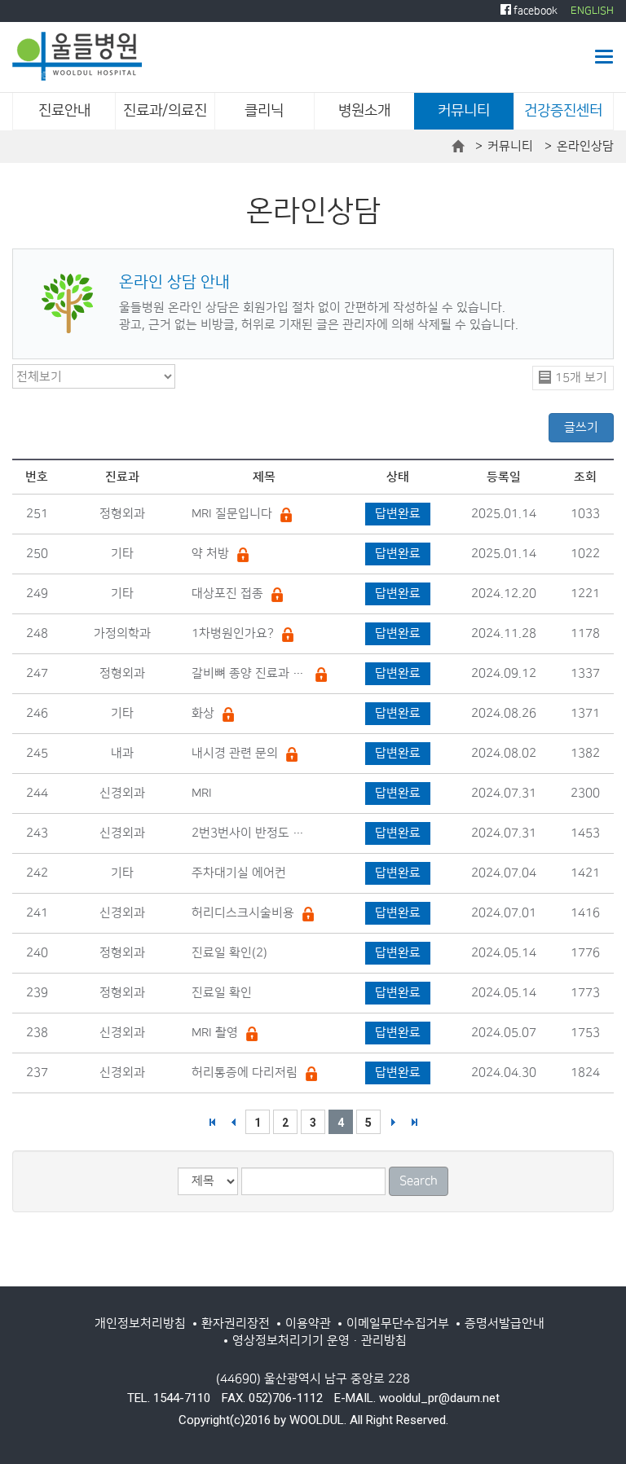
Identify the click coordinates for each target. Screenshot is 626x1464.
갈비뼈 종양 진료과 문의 (249, 673)
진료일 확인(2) (229, 953)
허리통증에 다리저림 (245, 1072)
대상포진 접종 (227, 593)
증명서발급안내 (504, 1323)
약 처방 (210, 554)
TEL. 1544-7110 (168, 1398)
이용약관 (308, 1323)
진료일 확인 (222, 993)
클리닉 (264, 111)
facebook (534, 10)
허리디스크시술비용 (243, 913)
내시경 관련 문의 (235, 753)
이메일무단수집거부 (397, 1323)
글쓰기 (581, 427)
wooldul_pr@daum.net (439, 1398)
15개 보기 (581, 378)
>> (414, 1122)
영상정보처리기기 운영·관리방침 (319, 1340)
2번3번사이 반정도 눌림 (249, 833)
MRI (202, 793)
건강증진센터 (563, 111)
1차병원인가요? (233, 633)
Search (418, 1181)
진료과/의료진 (165, 111)
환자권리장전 (235, 1323)
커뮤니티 (464, 111)
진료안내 (64, 111)
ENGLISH (592, 10)
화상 (203, 713)
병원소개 (364, 111)
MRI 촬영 (215, 1033)
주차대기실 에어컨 (239, 873)
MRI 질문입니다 (232, 514)
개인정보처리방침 (140, 1323)
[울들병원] (77, 56)
